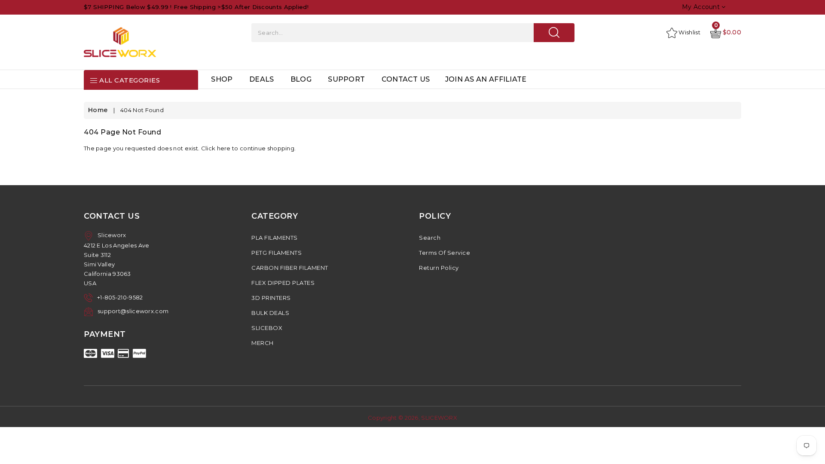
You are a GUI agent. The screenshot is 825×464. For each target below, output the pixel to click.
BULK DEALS (270, 312)
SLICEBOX (266, 327)
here (224, 148)
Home (97, 110)
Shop (221, 79)
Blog (301, 79)
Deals (261, 79)
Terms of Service (444, 252)
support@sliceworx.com (133, 311)
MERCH (262, 342)
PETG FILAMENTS (276, 252)
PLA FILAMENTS (274, 237)
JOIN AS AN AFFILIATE (486, 79)
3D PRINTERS (271, 297)
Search (429, 237)
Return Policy (439, 267)
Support (346, 79)
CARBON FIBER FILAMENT (289, 267)
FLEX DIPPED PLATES (283, 282)
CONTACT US (406, 79)
